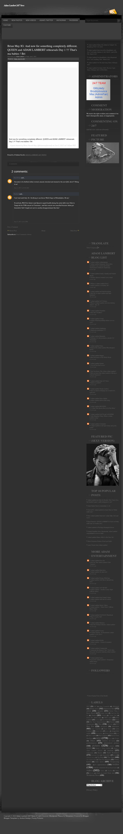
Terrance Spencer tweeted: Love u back (102, 277)
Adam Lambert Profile (97, 640)
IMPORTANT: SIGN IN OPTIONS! (97, 130)
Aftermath (116, 706)
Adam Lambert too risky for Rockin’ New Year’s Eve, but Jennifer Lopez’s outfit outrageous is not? (102, 501)
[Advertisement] (45, 12)
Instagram (104, 726)
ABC (95, 706)
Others (92, 740)
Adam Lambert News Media (99, 398)
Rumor (100, 753)
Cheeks (104, 715)
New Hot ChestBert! (96, 312)
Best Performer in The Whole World (101, 357)
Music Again (92, 735)
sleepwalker (106, 755)
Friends (112, 722)
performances (91, 743)
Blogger (86, 816)
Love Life (99, 731)
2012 (88, 706)
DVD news (108, 717)
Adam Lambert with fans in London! (101, 599)
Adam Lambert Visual (97, 319)
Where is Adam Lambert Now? (100, 283)
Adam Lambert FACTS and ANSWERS (102, 414)
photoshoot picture (111, 743)
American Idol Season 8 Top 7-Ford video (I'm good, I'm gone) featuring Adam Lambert (102, 651)
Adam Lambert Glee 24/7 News (100, 381)
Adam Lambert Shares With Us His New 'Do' (101, 537)
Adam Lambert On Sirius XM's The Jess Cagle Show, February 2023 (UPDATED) (101, 69)
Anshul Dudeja (25, 818)
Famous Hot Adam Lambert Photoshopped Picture (102, 348)
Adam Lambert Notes (97, 346)
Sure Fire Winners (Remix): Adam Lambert (103, 624)
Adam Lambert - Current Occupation (101, 642)
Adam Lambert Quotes (97, 363)
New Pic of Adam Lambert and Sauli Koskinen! (100, 294)
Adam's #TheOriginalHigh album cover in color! (102, 321)
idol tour (110, 724)
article (88, 711)
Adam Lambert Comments (98, 424)
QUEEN (89, 748)
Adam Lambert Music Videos (99, 605)
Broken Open (104, 713)
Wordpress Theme (56, 816)
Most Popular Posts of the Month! (98, 696)
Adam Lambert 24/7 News (14, 5)
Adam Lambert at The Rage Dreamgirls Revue (101, 527)
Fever (117, 720)
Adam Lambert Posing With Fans (100, 578)
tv (91, 765)
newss (110, 738)
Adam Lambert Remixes (98, 623)
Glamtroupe (90, 724)
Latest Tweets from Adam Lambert (97, 545)
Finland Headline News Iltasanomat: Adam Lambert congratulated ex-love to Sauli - (101, 532)
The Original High (91, 759)
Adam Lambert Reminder (98, 336)
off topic (116, 738)
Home (43, 231)
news (98, 738)
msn (118, 733)
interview (115, 726)
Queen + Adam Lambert (103, 748)
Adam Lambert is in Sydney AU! (100, 285)
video (89, 770)
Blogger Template (10, 818)
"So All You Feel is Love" (98, 365)
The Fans (110, 757)
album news (93, 708)
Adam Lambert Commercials (99, 648)
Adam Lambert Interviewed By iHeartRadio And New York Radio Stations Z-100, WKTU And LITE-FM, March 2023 (102, 52)
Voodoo (110, 771)
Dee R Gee (17, 178)
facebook (97, 720)
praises (112, 746)
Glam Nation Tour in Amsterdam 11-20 (99, 506)
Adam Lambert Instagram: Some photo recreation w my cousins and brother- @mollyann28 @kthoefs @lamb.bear (101, 265)
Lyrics (107, 731)
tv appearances (101, 764)
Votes (117, 770)
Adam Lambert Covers (97, 631)
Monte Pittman (109, 733)
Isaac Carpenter (96, 729)
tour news (99, 761)
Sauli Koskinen (113, 752)
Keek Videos (108, 729)
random (110, 750)
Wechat (92, 773)
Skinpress (69, 816)
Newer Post (13, 231)
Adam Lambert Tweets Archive (100, 389)
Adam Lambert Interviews (98, 570)
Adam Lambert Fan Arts (98, 560)
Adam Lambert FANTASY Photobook (102, 615)
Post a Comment (12, 227)
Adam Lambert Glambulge (98, 328)
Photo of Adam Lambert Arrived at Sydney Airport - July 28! (102, 304)
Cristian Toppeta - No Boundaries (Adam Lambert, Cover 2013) (102, 633)
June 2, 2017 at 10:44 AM (21, 188)
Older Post (73, 231)
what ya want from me (105, 773)
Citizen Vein (113, 715)
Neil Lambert (103, 735)
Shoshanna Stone (95, 755)
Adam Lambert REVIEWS (98, 406)
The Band (100, 757)
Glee (100, 724)
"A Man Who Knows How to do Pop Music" (103, 408)
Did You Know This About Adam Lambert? (103, 371)
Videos (102, 771)
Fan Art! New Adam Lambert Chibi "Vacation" (100, 563)
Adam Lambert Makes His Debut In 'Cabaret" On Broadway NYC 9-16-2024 (102, 46)
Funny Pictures (37, 818)
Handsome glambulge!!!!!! (98, 330)
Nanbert (16, 194)
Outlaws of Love (108, 741)
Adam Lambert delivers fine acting (100, 400)
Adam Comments (104, 706)
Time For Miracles (104, 759)
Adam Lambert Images (97, 355)
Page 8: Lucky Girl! (96, 617)
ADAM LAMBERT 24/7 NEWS (35, 155)
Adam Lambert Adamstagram (99, 262)
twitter (115, 764)
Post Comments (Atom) (23, 234)
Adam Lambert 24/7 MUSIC (99, 588)
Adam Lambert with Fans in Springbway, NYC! (102, 581)
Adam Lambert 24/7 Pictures (99, 301)
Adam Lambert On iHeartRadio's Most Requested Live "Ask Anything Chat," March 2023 (102, 58)
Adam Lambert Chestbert (98, 311)
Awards (100, 711)
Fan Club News (107, 720)
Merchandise (99, 733)
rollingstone (89, 753)
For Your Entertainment (98, 722)
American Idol (109, 708)
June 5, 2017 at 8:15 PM (21, 221)
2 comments (13, 164)
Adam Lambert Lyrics (97, 658)
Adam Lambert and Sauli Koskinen (101, 291)
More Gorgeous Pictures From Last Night (100, 541)
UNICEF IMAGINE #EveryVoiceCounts (105, 768)
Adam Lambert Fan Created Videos (101, 597)
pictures (96, 745)
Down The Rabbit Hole (93, 717)
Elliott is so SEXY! (96, 383)
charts (93, 715)
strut (115, 755)
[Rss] (113, 7)
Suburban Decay (90, 757)
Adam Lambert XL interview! (99, 572)
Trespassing (114, 761)
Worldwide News (92, 775)
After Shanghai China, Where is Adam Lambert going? (101, 417)
